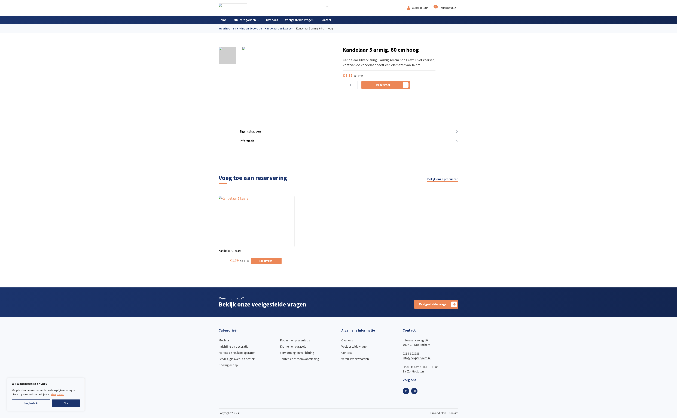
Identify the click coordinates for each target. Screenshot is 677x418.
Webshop (224, 29)
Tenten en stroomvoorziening (299, 359)
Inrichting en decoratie (247, 29)
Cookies (453, 413)
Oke (66, 403)
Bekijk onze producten (442, 179)
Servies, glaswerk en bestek (237, 359)
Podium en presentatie (295, 340)
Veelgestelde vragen (299, 20)
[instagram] (414, 391)
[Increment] (355, 85)
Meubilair (225, 340)
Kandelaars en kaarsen (279, 29)
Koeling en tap (228, 365)
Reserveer (383, 85)
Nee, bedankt (31, 403)
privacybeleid (57, 394)
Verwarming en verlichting (297, 353)
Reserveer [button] (265, 261)
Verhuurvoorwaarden (355, 359)
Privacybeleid (438, 413)
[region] (46, 394)
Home (223, 20)
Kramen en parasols (293, 347)
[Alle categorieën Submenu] (259, 20)
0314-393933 (411, 354)
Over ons (272, 20)
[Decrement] (345, 85)
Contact (326, 20)
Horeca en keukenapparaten (237, 353)
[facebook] (406, 391)
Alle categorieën (245, 20)
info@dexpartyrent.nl (417, 358)
